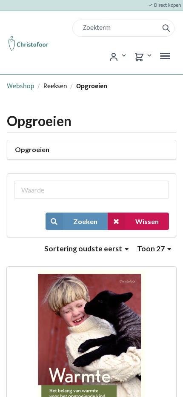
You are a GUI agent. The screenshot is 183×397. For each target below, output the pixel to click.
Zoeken (85, 221)
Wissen (147, 221)
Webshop (20, 86)
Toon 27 (151, 248)
